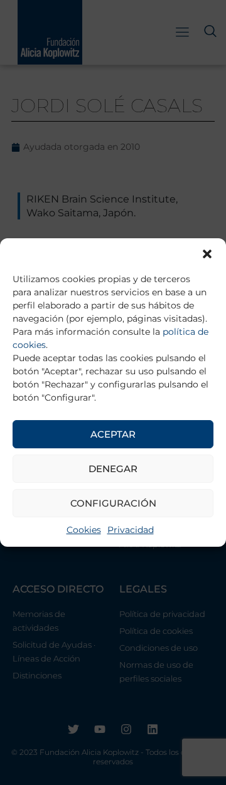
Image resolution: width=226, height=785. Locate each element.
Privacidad (130, 529)
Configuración (113, 503)
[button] (207, 254)
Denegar (113, 469)
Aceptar (113, 434)
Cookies (84, 529)
